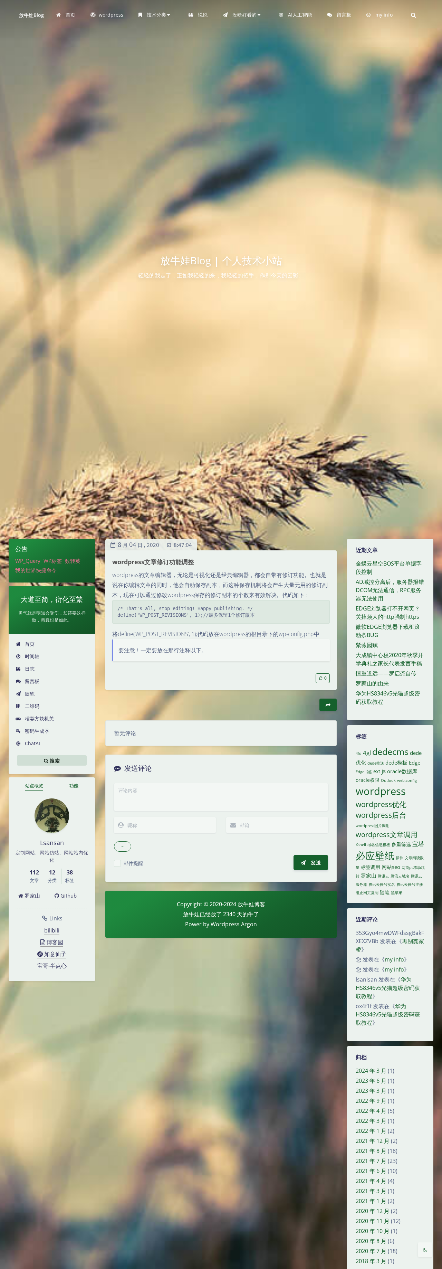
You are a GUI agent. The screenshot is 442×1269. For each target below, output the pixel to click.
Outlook (388, 780)
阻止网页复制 (367, 892)
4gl (367, 753)
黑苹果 (396, 892)
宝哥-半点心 (52, 965)
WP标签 (53, 560)
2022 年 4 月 (371, 1111)
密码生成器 (36, 731)
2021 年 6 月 (371, 1171)
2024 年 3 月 (371, 1070)
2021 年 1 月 (371, 1201)
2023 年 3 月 (371, 1091)
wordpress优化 (381, 804)
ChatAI (31, 743)
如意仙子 (54, 954)
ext (376, 771)
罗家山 (31, 895)
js (384, 771)
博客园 (54, 942)
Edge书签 (364, 771)
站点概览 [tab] (34, 786)
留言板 (31, 681)
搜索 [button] (54, 760)
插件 (399, 857)
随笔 (29, 693)
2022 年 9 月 (371, 1101)
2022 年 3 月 (371, 1121)
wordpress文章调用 (386, 834)
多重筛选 (401, 844)
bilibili (51, 930)
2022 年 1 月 (371, 1131)
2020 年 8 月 (371, 1241)
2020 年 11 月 (373, 1221)
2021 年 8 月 (371, 1151)
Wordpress (225, 924)
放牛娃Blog (31, 15)
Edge (414, 762)
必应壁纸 (375, 855)
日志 (29, 668)
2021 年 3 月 (371, 1191)
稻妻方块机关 (38, 718)
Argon (249, 924)
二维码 (31, 706)
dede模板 (396, 762)
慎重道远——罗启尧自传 (386, 673)
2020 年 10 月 (373, 1231)
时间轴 (31, 656)
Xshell (361, 844)
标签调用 (370, 867)
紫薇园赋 (367, 645)
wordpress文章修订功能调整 (153, 562)
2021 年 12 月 (373, 1141)
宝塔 (418, 844)
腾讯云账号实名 (381, 884)
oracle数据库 (402, 771)
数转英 (72, 560)
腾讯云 (383, 876)
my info (394, 959)
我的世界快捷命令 (36, 570)
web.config (407, 780)
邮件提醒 (133, 863)
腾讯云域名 (400, 876)
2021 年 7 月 (371, 1161)
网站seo (391, 867)
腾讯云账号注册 (409, 884)
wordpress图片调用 (373, 825)
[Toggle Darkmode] (425, 1249)
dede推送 (375, 763)
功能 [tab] (73, 786)
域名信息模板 (378, 844)
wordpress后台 (381, 815)
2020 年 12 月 (373, 1211)
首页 (29, 644)
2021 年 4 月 (371, 1181)
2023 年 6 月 (371, 1081)
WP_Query (27, 560)
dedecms (390, 751)
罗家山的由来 (372, 683)
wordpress (381, 791)
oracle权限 (367, 780)
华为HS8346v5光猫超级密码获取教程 (388, 988)
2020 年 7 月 (371, 1251)
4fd (359, 753)
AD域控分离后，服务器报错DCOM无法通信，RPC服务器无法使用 (390, 590)
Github (68, 895)
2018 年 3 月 (371, 1261)
